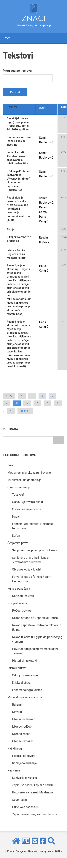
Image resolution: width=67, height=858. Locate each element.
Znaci (11, 465)
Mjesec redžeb (22, 726)
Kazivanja (13, 770)
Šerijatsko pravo (17, 543)
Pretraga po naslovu (17, 70)
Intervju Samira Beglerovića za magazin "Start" (16, 254)
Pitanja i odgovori (23, 756)
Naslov (12, 107)
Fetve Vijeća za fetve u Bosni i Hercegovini (32, 579)
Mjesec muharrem (23, 719)
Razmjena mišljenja (24, 763)
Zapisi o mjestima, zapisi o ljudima (34, 814)
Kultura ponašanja (18, 588)
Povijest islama (17, 603)
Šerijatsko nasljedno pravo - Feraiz (34, 550)
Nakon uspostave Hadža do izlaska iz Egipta (36, 627)
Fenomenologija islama (27, 690)
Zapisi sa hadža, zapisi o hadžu (32, 785)
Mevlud (17, 712)
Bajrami (17, 704)
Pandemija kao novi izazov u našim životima (19, 141)
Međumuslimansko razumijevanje (29, 472)
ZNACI (34, 18)
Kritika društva (21, 682)
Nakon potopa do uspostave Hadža (35, 618)
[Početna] (33, 8)
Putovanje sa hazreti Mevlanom (32, 792)
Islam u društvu (17, 668)
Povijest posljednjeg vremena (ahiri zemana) (35, 651)
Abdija (11, 229)
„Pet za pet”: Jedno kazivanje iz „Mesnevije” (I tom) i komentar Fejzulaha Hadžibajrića (18, 180)
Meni (8, 38)
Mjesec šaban (21, 734)
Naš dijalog (14, 748)
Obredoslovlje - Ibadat (26, 569)
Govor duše (19, 800)
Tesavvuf (18, 494)
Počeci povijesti (22, 610)
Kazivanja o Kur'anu (24, 778)
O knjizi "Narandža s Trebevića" (19, 239)
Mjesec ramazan (23, 741)
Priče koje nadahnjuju (25, 807)
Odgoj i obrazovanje (25, 675)
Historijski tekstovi (24, 660)
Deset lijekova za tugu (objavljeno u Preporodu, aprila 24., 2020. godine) (18, 124)
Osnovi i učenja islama (26, 509)
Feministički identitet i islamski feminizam (32, 526)
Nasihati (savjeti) (23, 596)
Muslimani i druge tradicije (24, 480)
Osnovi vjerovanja (18, 487)
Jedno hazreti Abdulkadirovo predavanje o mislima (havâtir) (17, 158)
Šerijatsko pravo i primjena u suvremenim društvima (30, 560)
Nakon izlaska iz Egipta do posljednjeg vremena (37, 639)
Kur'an (16, 535)
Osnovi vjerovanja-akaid (27, 502)
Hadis (16, 516)
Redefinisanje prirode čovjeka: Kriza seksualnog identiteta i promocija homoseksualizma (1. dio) (18, 208)
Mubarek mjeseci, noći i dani (25, 697)
